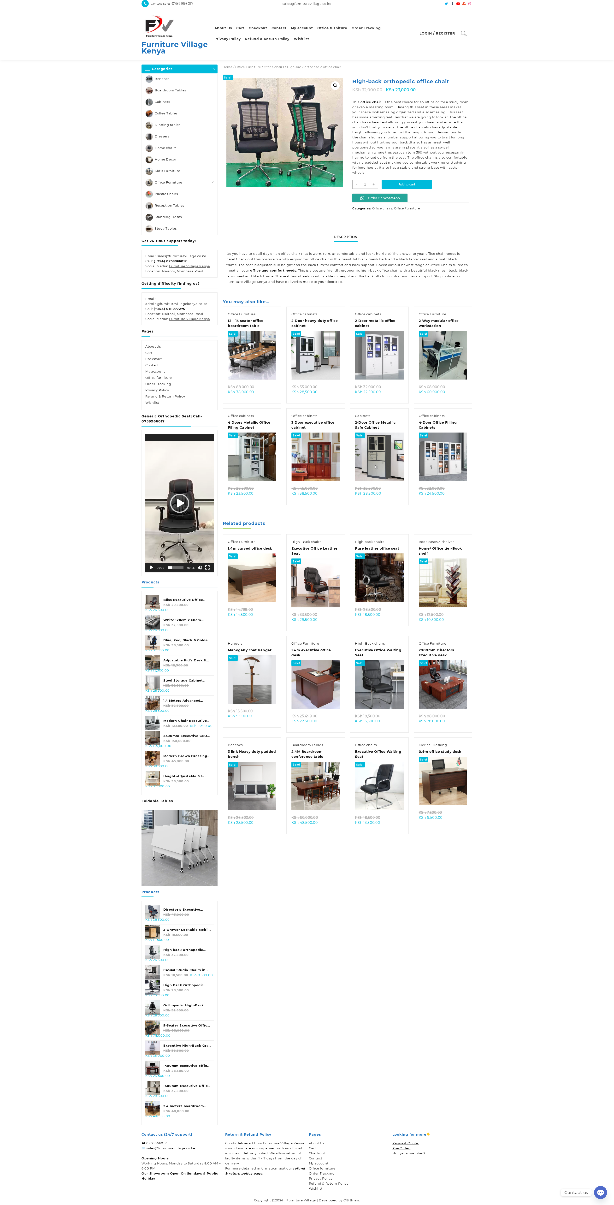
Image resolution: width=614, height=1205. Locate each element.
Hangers (235, 643)
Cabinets (162, 102)
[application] (179, 503)
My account (155, 371)
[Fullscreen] (207, 567)
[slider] (175, 567)
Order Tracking (158, 384)
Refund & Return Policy (165, 396)
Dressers (162, 136)
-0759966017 (182, 3)
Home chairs (166, 148)
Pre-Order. (401, 1148)
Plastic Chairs (166, 194)
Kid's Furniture (167, 171)
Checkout (153, 359)
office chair (370, 102)
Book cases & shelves (437, 542)
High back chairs (369, 542)
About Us (153, 346)
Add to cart (407, 184)
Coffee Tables (166, 113)
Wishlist (152, 402)
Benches (162, 79)
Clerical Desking (433, 745)
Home (227, 67)
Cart (149, 353)
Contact (152, 365)
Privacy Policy (157, 390)
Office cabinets (304, 314)
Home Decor (165, 159)
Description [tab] (346, 237)
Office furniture (158, 378)
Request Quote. (405, 1143)
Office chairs (274, 67)
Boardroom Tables (170, 90)
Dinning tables (168, 125)
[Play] (151, 567)
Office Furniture (168, 182)
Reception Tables (169, 205)
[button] (179, 503)
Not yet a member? (408, 1153)
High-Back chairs (306, 542)
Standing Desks (168, 217)
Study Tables (166, 228)
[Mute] (199, 567)
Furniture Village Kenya (175, 47)
